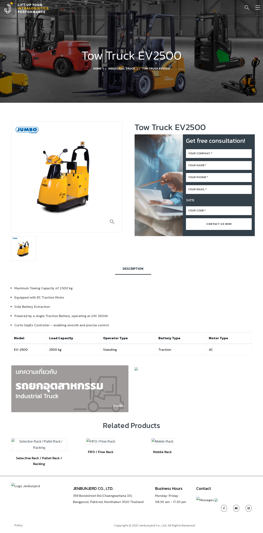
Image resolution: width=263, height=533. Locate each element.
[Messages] (205, 499)
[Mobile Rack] (162, 441)
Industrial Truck (121, 68)
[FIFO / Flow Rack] (100, 441)
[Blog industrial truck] (69, 388)
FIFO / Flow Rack (100, 451)
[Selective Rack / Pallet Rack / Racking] (39, 444)
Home (97, 68)
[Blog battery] (136, 368)
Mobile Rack (162, 451)
